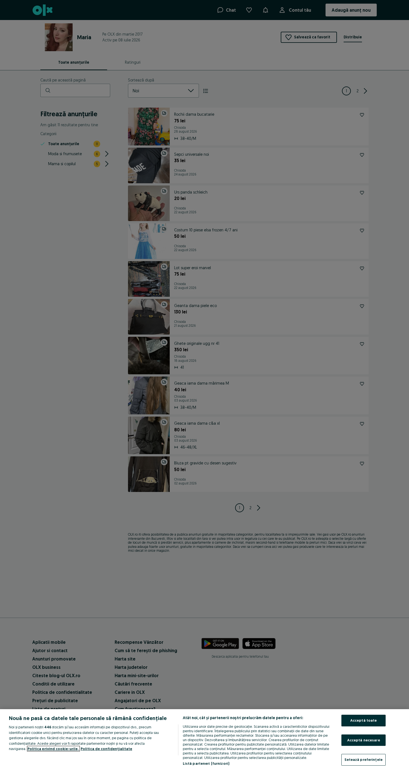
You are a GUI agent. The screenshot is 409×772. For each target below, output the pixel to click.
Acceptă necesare (363, 740)
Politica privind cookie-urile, (53, 748)
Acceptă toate (363, 720)
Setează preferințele (363, 759)
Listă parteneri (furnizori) (206, 763)
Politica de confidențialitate (106, 748)
